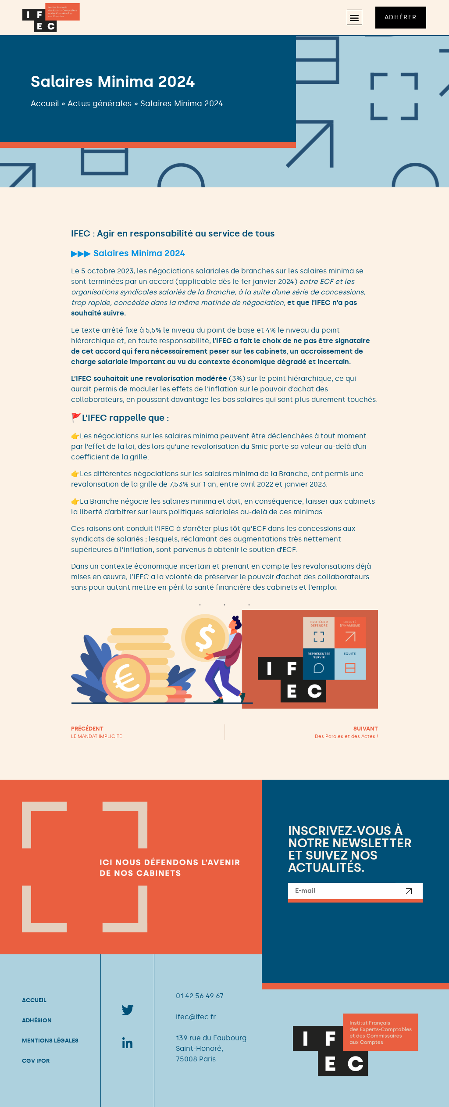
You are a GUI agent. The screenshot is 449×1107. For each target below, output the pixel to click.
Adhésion (37, 1020)
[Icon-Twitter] (128, 1010)
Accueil (45, 103)
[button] (354, 17)
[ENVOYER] (409, 893)
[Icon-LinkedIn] (128, 1042)
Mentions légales (50, 1040)
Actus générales (100, 103)
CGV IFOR (36, 1060)
